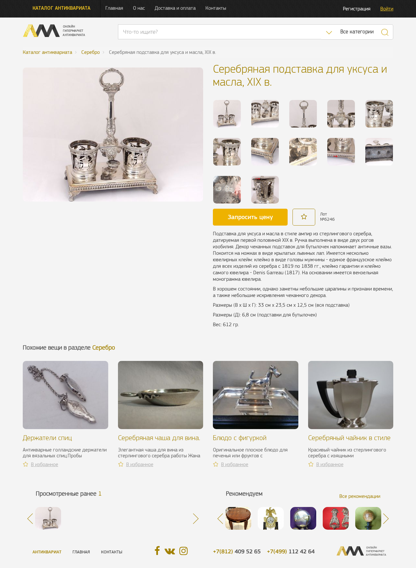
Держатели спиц (47, 437)
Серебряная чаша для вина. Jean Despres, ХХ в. (159, 441)
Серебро (103, 347)
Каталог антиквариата (61, 8)
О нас (139, 8)
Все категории (357, 32)
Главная (114, 8)
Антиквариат (46, 551)
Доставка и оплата (175, 8)
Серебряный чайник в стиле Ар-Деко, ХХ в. (349, 441)
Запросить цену (250, 216)
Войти (386, 8)
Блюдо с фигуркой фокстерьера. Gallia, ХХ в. (250, 441)
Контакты (215, 8)
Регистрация (356, 8)
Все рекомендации (359, 496)
